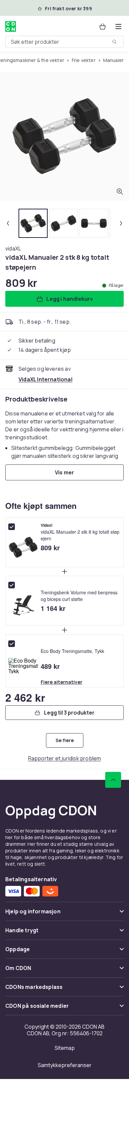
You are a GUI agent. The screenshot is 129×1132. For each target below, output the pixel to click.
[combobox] (64, 42)
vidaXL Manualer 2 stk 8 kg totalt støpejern (80, 535)
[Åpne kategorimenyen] (118, 26)
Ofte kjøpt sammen (41, 506)
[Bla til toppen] (113, 780)
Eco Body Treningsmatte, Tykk (72, 651)
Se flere (65, 740)
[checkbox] (11, 526)
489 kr (50, 666)
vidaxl (46, 525)
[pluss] (64, 571)
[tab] (33, 223)
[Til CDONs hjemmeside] (10, 26)
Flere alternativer (61, 682)
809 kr (50, 547)
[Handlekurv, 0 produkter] (102, 26)
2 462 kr (25, 697)
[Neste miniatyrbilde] (121, 223)
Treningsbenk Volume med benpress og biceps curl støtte (79, 595)
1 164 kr (53, 608)
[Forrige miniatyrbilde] (8, 223)
